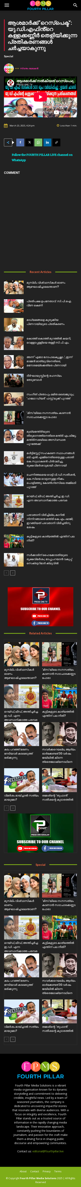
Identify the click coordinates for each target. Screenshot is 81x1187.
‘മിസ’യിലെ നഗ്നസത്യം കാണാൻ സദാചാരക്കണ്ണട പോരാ (58, 673)
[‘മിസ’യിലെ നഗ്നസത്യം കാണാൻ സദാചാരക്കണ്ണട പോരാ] (14, 417)
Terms (57, 1171)
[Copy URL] (56, 142)
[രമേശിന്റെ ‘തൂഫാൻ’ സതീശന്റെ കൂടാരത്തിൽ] (59, 780)
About (23, 1171)
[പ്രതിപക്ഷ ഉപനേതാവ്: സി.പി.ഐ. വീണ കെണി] (14, 306)
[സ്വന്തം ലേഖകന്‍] (9, 68)
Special (8, 56)
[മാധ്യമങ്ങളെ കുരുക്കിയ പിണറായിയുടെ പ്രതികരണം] (14, 324)
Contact (34, 1171)
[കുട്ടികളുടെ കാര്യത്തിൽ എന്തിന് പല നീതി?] (14, 541)
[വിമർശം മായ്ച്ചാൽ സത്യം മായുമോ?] (21, 780)
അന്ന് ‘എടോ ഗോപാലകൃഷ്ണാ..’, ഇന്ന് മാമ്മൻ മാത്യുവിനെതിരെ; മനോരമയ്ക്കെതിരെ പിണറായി (49, 361)
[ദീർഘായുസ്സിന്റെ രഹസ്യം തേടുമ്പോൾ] (14, 380)
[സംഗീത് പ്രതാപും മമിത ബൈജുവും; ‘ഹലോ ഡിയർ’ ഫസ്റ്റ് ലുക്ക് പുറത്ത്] (14, 399)
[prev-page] (6, 572)
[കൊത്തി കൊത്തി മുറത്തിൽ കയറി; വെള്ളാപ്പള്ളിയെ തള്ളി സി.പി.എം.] (14, 343)
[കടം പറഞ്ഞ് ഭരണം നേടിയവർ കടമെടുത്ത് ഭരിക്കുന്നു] (21, 734)
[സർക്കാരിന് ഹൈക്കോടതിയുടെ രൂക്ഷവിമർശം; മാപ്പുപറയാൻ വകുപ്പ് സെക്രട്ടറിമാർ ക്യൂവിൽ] (14, 560)
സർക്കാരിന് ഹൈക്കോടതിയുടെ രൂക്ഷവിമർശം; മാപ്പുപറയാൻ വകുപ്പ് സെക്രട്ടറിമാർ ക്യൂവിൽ (49, 559)
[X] (29, 142)
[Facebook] (20, 142)
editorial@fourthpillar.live (48, 1151)
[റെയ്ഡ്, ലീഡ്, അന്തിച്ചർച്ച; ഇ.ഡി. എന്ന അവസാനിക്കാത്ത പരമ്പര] (14, 501)
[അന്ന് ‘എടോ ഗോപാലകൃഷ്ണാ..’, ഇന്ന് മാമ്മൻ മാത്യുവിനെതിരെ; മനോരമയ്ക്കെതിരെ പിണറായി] (14, 362)
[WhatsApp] (38, 142)
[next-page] (12, 572)
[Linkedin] (47, 142)
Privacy (47, 1171)
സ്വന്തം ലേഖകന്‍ (29, 68)
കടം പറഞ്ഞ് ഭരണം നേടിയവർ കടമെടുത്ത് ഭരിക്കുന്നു (18, 753)
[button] (6, 5)
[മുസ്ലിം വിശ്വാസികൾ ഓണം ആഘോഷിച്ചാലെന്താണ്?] (14, 287)
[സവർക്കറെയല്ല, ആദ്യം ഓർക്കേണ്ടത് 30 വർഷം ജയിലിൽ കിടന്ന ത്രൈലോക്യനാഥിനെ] (59, 734)
